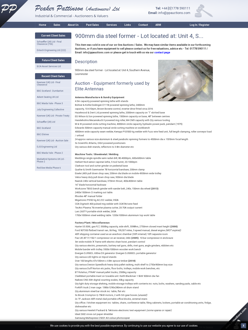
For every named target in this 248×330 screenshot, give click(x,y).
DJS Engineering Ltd (47, 146)
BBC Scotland (44, 128)
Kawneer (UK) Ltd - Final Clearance (48, 83)
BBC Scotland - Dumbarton (50, 91)
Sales (57, 24)
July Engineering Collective (50, 109)
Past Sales (92, 24)
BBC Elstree (43, 134)
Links (127, 24)
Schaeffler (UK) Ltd (46, 122)
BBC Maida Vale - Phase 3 (50, 103)
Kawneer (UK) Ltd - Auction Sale (52, 140)
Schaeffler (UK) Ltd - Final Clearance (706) (49, 42)
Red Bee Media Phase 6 (49, 168)
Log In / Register (200, 24)
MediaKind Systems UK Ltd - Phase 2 (51, 160)
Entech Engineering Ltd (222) (51, 50)
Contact (143, 24)
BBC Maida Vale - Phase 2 (50, 153)
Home (42, 24)
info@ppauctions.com (174, 13)
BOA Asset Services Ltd (49, 66)
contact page (162, 52)
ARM (158, 24)
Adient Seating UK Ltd (47, 97)
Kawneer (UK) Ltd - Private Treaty (53, 115)
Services (111, 24)
